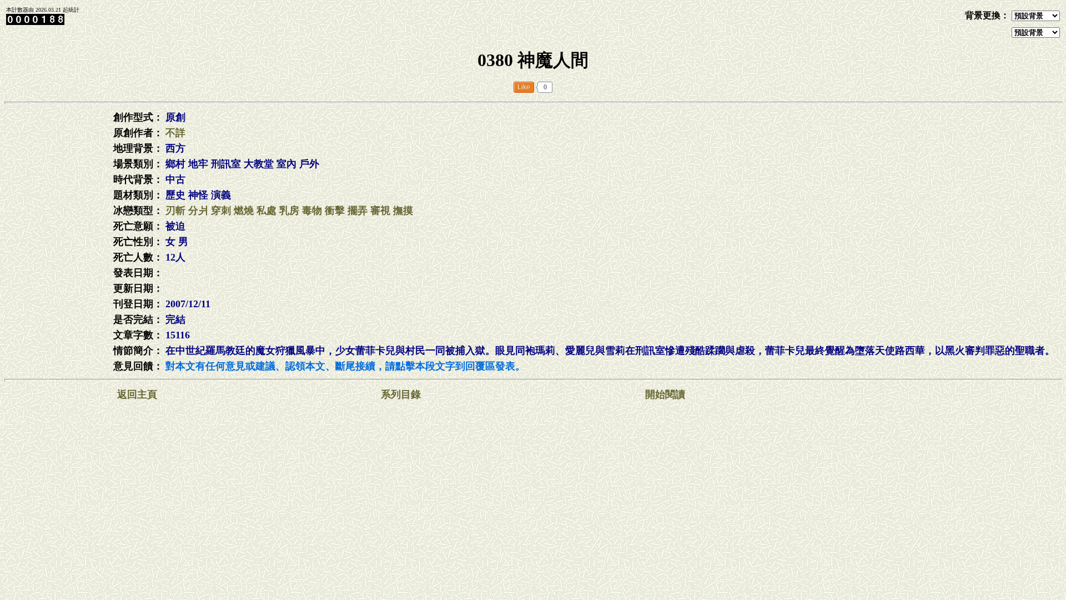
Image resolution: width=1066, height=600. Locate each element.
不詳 (175, 132)
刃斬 (175, 210)
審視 (380, 210)
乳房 (289, 210)
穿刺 (221, 210)
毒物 (312, 210)
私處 (266, 210)
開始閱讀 (665, 394)
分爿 (198, 210)
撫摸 (403, 210)
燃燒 (244, 210)
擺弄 (358, 210)
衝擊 (335, 210)
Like (523, 87)
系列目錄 (401, 394)
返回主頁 (137, 394)
